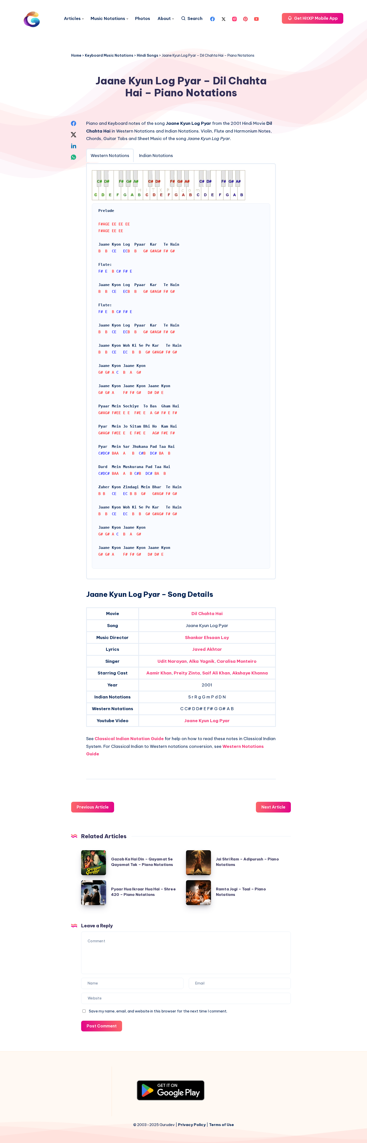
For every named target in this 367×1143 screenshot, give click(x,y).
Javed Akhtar (207, 649)
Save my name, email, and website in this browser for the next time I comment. (158, 1011)
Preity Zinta (187, 673)
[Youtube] (256, 18)
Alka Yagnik (201, 661)
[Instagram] (234, 18)
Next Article (273, 807)
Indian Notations (156, 155)
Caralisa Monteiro (236, 661)
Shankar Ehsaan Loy (207, 637)
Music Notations (108, 18)
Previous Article (93, 807)
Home (76, 55)
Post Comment (102, 1025)
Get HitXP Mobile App (315, 18)
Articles (72, 18)
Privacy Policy (192, 1124)
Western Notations (110, 155)
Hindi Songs (147, 55)
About (164, 18)
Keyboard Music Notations (109, 55)
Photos (142, 18)
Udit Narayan (172, 661)
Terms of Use (221, 1124)
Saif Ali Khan (216, 673)
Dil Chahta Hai (207, 613)
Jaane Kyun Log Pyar (207, 720)
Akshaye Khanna (250, 673)
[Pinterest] (245, 18)
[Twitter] (223, 18)
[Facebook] (212, 18)
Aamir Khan (159, 673)
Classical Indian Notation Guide (129, 738)
